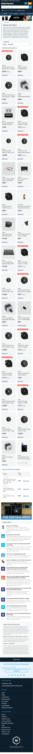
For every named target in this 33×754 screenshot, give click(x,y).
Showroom (5, 697)
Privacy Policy (6, 729)
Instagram (15, 675)
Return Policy (6, 727)
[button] (16, 10)
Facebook (9, 675)
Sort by (4, 44)
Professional (6, 699)
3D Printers (22, 13)
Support (4, 703)
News (3, 695)
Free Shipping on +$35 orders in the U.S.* (10, 0)
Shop (3, 692)
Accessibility (6, 734)
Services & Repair (7, 707)
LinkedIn (18, 675)
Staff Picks (15, 13)
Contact (4, 717)
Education (5, 701)
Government (5, 705)
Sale (11, 13)
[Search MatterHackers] (30, 7)
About (4, 714)
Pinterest (21, 675)
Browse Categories (9, 48)
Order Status (6, 719)
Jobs (3, 725)
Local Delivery (6, 721)
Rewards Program (7, 723)
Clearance (6, 41)
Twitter (12, 675)
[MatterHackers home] (7, 4)
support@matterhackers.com (12, 686)
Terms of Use (6, 732)
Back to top (16, 659)
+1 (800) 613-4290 (7, 683)
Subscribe (16, 671)
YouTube (24, 675)
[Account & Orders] (25, 3)
